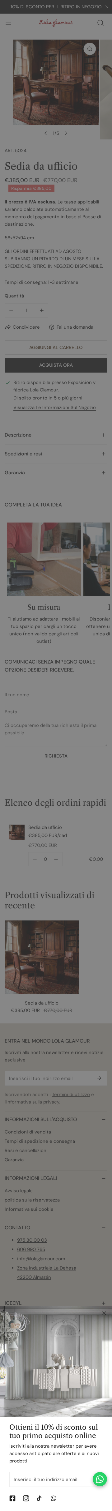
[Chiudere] (104, 1313)
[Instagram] (26, 1498)
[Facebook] (12, 1498)
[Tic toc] (40, 1498)
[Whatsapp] (53, 1498)
